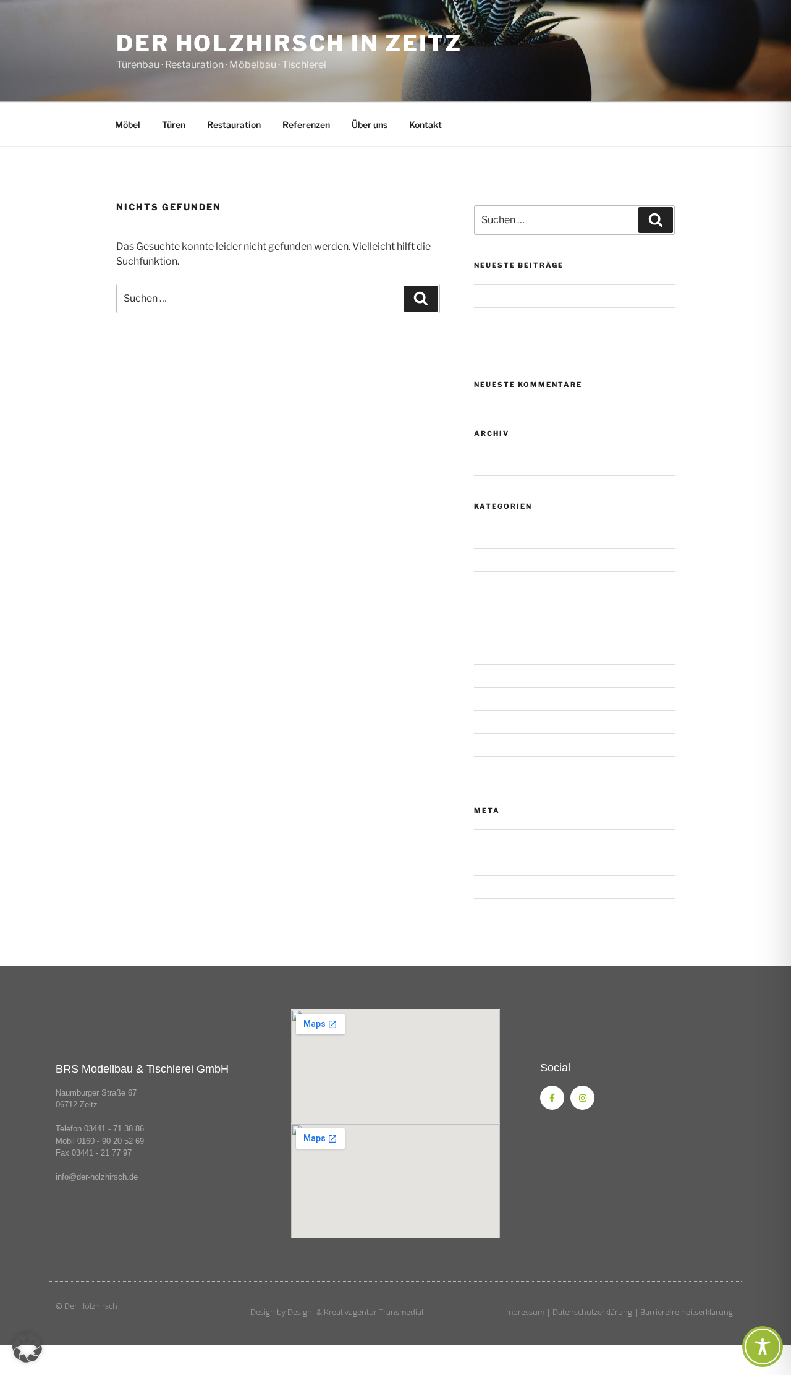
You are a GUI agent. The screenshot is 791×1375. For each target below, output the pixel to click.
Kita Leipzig (497, 675)
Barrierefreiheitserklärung (686, 1312)
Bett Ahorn (495, 560)
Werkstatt (494, 767)
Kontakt (425, 124)
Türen (173, 124)
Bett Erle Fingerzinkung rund (530, 606)
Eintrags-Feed (501, 864)
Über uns (369, 124)
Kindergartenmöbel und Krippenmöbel (549, 342)
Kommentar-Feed (508, 887)
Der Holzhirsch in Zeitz (289, 43)
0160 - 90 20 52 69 (110, 1141)
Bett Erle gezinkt (506, 629)
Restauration (234, 124)
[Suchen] (421, 299)
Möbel (127, 124)
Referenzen (306, 124)
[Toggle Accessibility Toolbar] (762, 1346)
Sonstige (491, 296)
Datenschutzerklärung (592, 1312)
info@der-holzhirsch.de (97, 1176)
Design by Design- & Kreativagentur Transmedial (336, 1312)
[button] (27, 1348)
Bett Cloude (497, 582)
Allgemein (494, 537)
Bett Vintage (499, 652)
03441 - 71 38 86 (114, 1128)
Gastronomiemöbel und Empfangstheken (555, 318)
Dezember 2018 (506, 464)
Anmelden (494, 840)
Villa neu (490, 744)
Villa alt (488, 722)
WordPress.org (503, 910)
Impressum (524, 1312)
